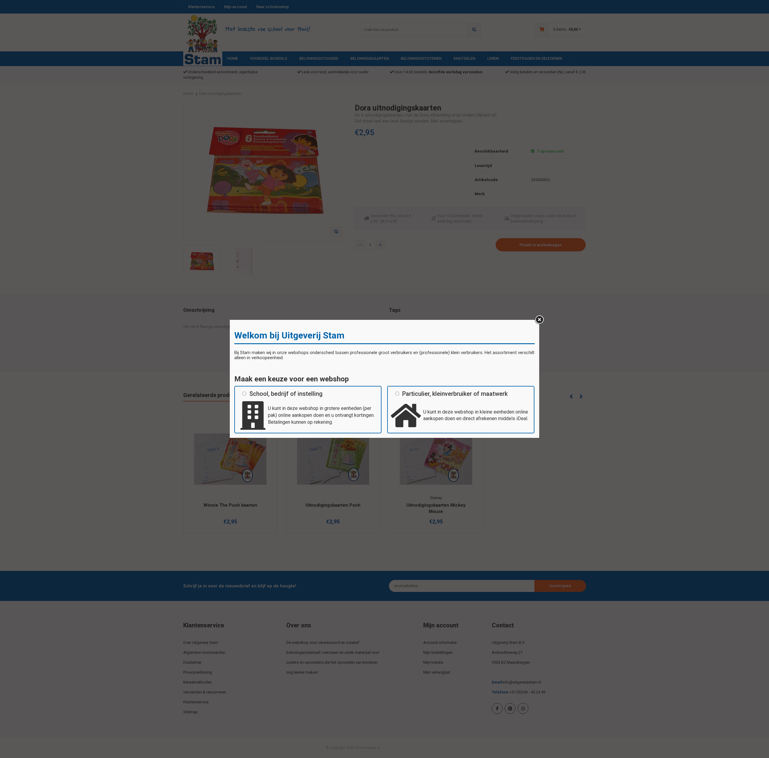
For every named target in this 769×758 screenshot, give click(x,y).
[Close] (539, 319)
